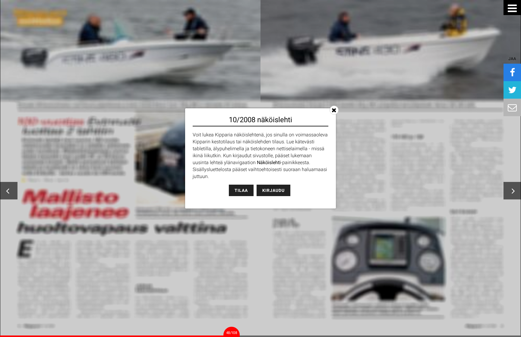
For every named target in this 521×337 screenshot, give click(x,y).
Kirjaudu (273, 190)
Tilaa (241, 190)
